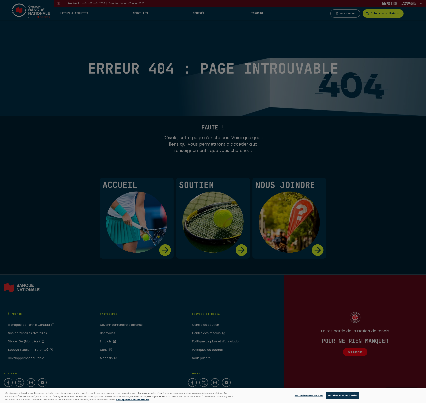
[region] (213, 395)
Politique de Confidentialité (132, 399)
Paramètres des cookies (309, 395)
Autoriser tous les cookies (342, 395)
